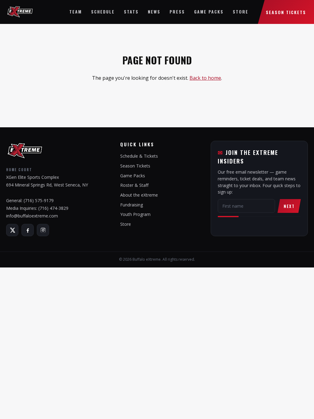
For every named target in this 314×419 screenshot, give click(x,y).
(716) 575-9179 (39, 200)
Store (240, 11)
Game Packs (209, 11)
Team (75, 11)
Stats (131, 11)
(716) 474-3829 (53, 208)
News (154, 11)
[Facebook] (27, 230)
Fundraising (131, 205)
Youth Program (135, 214)
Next (289, 206)
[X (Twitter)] (12, 230)
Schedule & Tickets (139, 156)
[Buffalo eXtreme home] (19, 12)
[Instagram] (43, 230)
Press (177, 11)
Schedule (103, 11)
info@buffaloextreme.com (32, 216)
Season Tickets (286, 12)
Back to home (205, 78)
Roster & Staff (134, 185)
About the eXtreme (139, 195)
